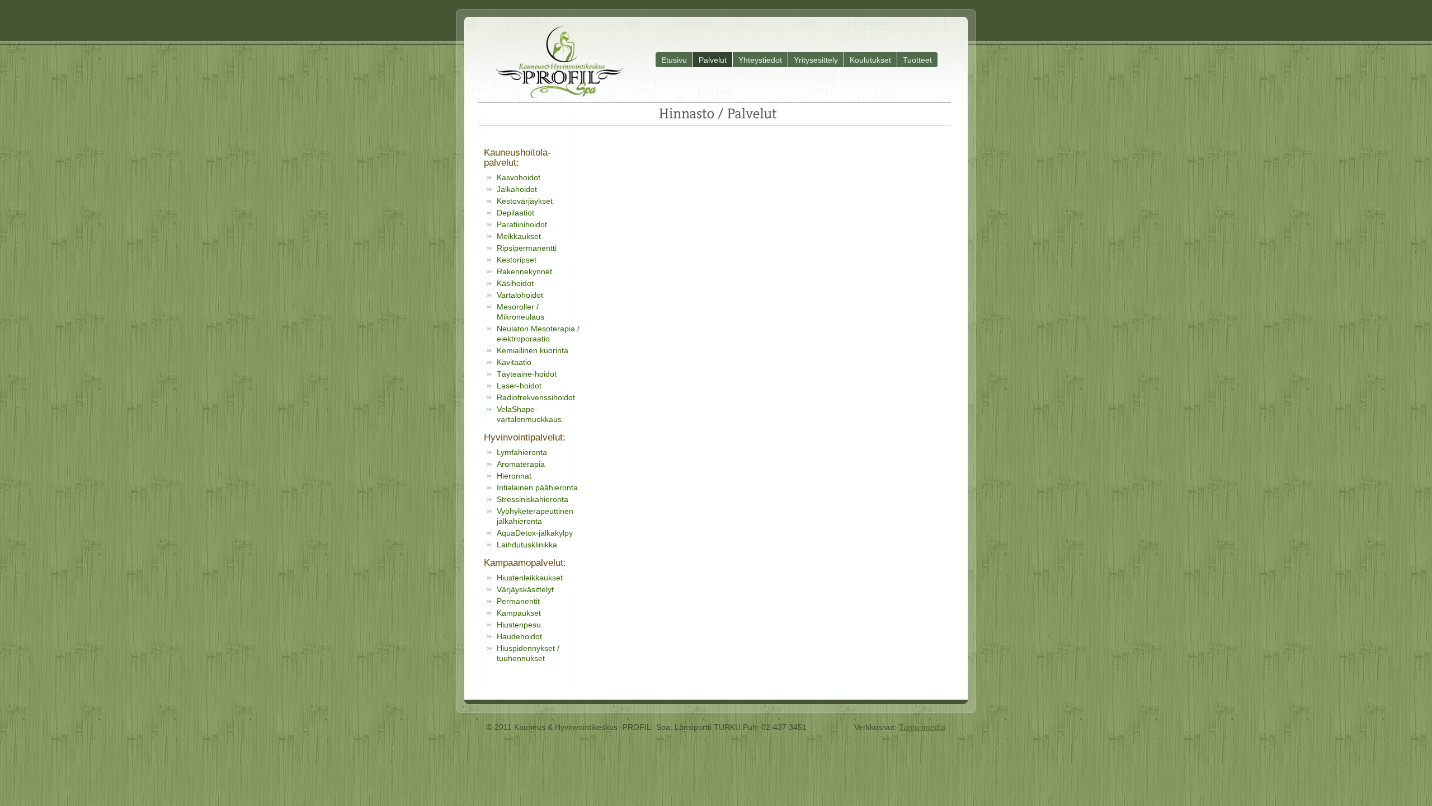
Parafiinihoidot (522, 224)
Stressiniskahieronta (532, 499)
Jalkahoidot (517, 189)
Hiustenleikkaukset (530, 577)
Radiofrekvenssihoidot (536, 397)
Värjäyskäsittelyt (525, 589)
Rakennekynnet (524, 271)
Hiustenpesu (519, 624)
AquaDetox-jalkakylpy (535, 532)
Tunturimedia (922, 727)
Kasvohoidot (518, 177)
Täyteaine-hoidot (527, 373)
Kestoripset (516, 259)
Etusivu (674, 59)
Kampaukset (519, 612)
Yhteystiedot (760, 59)
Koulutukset (870, 59)
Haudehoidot (519, 636)
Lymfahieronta (522, 452)
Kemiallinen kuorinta (532, 350)
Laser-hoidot (519, 385)
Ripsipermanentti (527, 247)
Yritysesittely (816, 59)
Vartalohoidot (520, 294)
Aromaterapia (521, 464)
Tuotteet (917, 59)
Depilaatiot (515, 212)
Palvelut (713, 59)
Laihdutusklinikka (527, 544)
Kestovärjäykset (525, 200)
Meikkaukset (519, 236)
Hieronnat (514, 475)
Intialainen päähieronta (537, 487)
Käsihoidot (515, 283)
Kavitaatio (514, 362)
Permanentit (518, 601)
